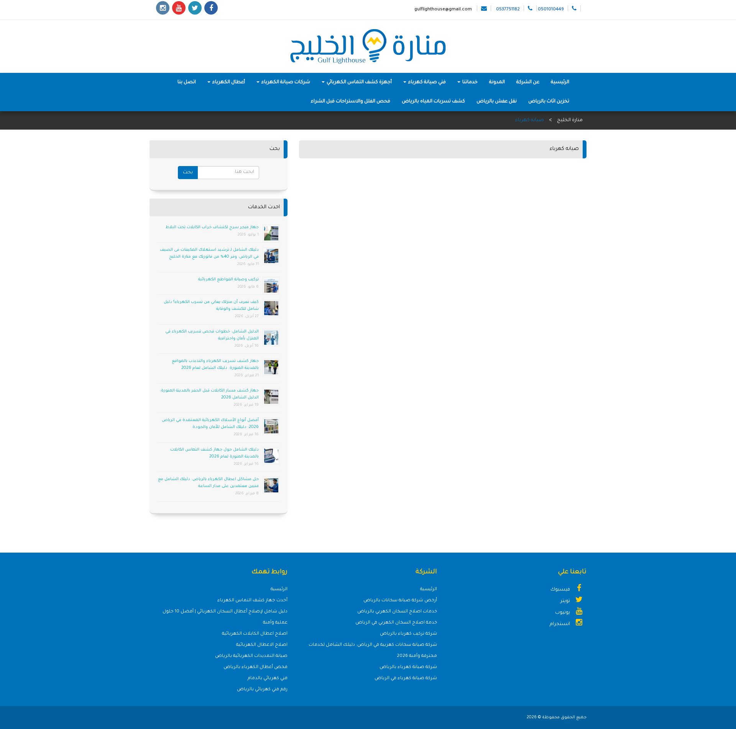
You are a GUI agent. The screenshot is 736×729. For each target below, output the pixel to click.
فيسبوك (560, 589)
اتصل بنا (186, 82)
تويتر (565, 601)
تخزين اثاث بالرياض (548, 101)
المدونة (497, 82)
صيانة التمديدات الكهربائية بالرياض (251, 656)
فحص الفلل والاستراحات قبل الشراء (350, 101)
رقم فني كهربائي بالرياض (262, 689)
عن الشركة (527, 82)
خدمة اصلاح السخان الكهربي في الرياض (396, 622)
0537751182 (508, 9)
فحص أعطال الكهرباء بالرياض (255, 667)
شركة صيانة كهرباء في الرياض (406, 678)
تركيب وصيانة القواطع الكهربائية (228, 279)
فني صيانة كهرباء (426, 82)
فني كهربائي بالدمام (268, 678)
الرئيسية (560, 82)
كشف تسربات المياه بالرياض (433, 101)
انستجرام (560, 624)
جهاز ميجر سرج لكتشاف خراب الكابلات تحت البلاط (212, 227)
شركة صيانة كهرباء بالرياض (408, 667)
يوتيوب (563, 612)
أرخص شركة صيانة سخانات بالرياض (400, 600)
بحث (188, 172)
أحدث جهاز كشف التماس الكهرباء (252, 600)
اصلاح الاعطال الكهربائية (262, 645)
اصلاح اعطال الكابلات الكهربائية (255, 634)
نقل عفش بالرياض (496, 101)
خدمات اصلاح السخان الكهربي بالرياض (397, 611)
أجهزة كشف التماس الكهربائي (358, 82)
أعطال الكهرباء (228, 82)
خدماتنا (469, 82)
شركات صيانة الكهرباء (285, 82)
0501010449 (551, 9)
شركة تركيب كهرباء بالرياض (408, 634)
